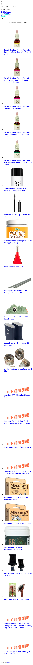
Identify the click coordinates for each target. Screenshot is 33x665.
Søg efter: (3, 9)
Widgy (8, 662)
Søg (25, 22)
